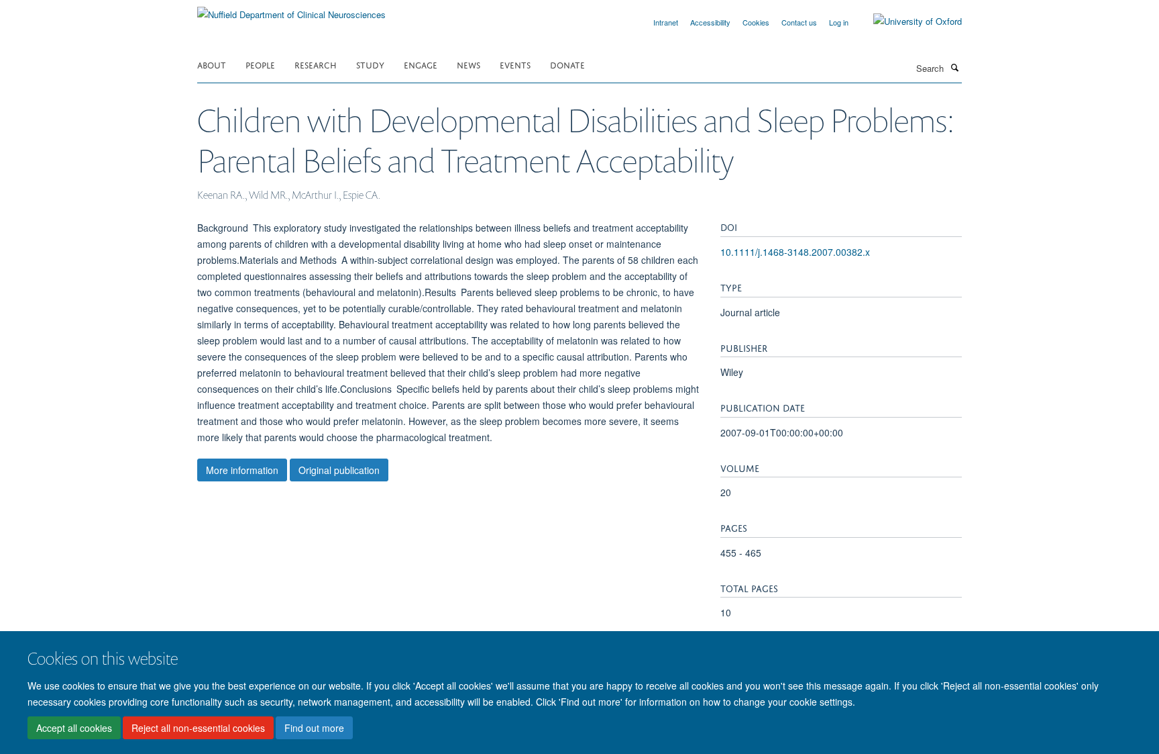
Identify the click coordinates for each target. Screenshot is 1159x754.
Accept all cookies (74, 728)
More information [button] (242, 470)
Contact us (799, 22)
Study (370, 64)
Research (315, 64)
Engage (420, 64)
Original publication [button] (339, 470)
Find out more (314, 728)
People (260, 64)
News (468, 64)
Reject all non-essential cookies (198, 728)
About (211, 64)
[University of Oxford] (907, 21)
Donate (567, 64)
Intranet (665, 22)
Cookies (755, 22)
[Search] (954, 67)
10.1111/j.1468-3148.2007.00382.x (795, 251)
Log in (838, 22)
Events (515, 64)
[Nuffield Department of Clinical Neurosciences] (291, 9)
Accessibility (710, 22)
